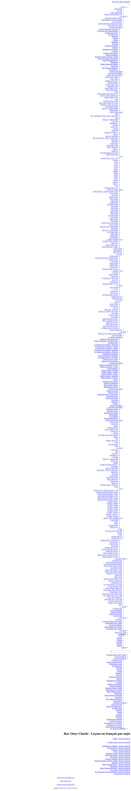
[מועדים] (116, 448)
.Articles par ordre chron (114, 706)
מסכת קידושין (113, 225)
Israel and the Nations (111, 385)
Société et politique (112, 55)
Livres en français (116, 610)
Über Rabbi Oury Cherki (114, 629)
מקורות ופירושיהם (116, 568)
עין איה (115, 308)
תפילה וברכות (117, 249)
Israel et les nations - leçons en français (117, 755)
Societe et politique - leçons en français (117, 759)
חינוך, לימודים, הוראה (115, 586)
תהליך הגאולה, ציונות (111, 429)
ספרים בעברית (117, 608)
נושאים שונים (114, 110)
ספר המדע (114, 262)
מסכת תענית (114, 212)
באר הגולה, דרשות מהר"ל (110, 278)
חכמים (116, 523)
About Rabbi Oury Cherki (113, 623)
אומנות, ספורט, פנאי (111, 107)
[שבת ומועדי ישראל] (109, 112)
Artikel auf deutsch (116, 405)
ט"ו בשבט (115, 151)
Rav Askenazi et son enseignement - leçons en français (112, 772)
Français (119, 638)
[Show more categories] (129, 744)
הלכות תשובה (113, 263)
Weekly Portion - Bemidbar (109, 376)
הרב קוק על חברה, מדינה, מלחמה (107, 555)
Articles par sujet (116, 705)
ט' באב (115, 134)
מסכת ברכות (114, 199)
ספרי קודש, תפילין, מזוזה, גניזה (112, 595)
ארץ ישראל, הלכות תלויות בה (113, 579)
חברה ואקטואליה (112, 428)
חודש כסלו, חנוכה (112, 147)
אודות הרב (122, 618)
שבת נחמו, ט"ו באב (112, 136)
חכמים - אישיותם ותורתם (110, 247)
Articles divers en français (109, 361)
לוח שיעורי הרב (117, 22)
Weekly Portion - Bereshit (109, 370)
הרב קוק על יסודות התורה (110, 549)
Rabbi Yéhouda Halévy (110, 60)
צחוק (116, 442)
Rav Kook (114, 66)
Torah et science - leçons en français (118, 748)
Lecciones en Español (115, 73)
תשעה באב (114, 466)
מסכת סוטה (114, 221)
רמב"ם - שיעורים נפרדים (110, 269)
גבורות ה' (115, 273)
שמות (116, 162)
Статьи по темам (112, 391)
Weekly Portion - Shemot (110, 372)
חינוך (116, 99)
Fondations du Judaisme (110, 354)
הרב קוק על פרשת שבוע (110, 319)
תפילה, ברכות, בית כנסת (114, 573)
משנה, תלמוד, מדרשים (115, 190)
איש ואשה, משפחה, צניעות (113, 588)
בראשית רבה (114, 193)
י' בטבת (115, 149)
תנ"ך (120, 156)
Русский (119, 642)
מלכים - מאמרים (113, 507)
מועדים (119, 448)
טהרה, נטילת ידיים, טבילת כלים (112, 594)
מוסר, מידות (114, 79)
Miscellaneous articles (111, 387)
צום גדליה (115, 142)
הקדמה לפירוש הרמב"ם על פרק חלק (106, 258)
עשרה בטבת (114, 481)
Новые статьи (113, 393)
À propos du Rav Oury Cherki (112, 621)
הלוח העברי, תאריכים (115, 601)
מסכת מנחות (114, 236)
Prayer (116, 380)
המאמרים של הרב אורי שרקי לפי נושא (110, 333)
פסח (116, 118)
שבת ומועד (118, 575)
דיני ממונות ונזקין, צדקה (114, 597)
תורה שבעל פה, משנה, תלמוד (113, 518)
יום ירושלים (114, 127)
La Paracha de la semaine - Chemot (106, 346)
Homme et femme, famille (113, 688)
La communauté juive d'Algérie (108, 357)
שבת (116, 114)
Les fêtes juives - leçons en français (118, 742)
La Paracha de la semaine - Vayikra (106, 348)
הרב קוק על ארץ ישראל (110, 326)
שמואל (116, 173)
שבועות (115, 129)
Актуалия (114, 400)
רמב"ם (120, 254)
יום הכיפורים (114, 143)
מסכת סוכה (114, 208)
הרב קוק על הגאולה (112, 324)
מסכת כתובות (113, 219)
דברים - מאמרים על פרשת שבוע (108, 500)
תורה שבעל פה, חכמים (115, 239)
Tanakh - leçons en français (121, 739)
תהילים (115, 184)
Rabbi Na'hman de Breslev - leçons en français (115, 768)
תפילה (120, 529)
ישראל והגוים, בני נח (111, 90)
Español (119, 644)
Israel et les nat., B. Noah (114, 690)
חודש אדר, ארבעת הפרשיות (109, 485)
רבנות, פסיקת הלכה (112, 245)
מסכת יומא (114, 206)
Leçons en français (116, 27)
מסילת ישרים (114, 287)
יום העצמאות (114, 123)
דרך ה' (116, 289)
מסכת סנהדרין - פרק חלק (110, 230)
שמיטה (115, 433)
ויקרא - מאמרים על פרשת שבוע (108, 496)
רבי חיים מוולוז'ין (117, 298)
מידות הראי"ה (113, 544)
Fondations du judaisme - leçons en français (116, 746)
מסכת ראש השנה (112, 204)
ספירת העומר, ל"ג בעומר (110, 119)
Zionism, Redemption (111, 383)
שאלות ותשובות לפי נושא (114, 562)
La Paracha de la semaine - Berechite (106, 345)
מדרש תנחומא (113, 197)
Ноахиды (114, 402)
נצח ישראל (114, 276)
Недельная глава (112, 396)
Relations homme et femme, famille (106, 57)
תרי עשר (115, 182)
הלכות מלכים (114, 265)
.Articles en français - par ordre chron (106, 341)
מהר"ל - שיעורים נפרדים (110, 284)
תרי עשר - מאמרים (112, 514)
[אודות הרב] (118, 618)
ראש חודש (114, 450)
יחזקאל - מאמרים (112, 512)
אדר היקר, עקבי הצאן (111, 309)
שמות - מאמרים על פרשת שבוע (108, 494)
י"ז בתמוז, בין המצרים (111, 132)
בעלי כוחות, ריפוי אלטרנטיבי (113, 599)
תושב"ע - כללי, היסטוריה (110, 241)
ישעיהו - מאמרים (112, 509)
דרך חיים (115, 280)
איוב (116, 186)
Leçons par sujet (116, 660)
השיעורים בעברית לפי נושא (113, 18)
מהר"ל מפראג (117, 271)
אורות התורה (114, 306)
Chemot (115, 38)
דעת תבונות (114, 291)
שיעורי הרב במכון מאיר (115, 25)
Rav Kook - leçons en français (120, 770)
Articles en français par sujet (109, 339)
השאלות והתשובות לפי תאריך (112, 564)
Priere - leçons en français (122, 751)
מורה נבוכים (114, 267)
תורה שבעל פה (113, 525)
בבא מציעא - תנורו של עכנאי (109, 226)
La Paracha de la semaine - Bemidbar (106, 350)
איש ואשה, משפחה (112, 440)
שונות (116, 446)
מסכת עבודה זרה (112, 232)
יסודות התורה (113, 422)
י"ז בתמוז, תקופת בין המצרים (109, 464)
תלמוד (116, 522)
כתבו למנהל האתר (65, 781)
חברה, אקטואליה (112, 86)
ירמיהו (116, 178)
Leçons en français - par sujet (108, 29)
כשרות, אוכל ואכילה (115, 592)
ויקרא (116, 164)
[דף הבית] (120, 7)
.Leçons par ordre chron (114, 662)
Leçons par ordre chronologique (107, 31)
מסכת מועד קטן (113, 215)
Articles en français (116, 337)
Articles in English (116, 363)
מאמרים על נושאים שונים (114, 420)
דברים (116, 167)
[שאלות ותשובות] (115, 559)
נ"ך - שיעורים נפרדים (111, 188)
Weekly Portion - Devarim (109, 378)
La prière (115, 51)
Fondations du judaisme (110, 49)
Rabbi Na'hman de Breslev (109, 64)
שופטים (115, 171)
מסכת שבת (114, 201)
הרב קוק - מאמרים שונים (110, 557)
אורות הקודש (114, 304)
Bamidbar (115, 42)
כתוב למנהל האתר (116, 12)
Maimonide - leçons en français (120, 766)
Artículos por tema (112, 409)
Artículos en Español (115, 407)
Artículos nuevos (112, 411)
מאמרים (123, 332)
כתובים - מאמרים (112, 516)
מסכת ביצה (114, 210)
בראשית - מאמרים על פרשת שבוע (107, 492)
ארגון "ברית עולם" (120, 632)
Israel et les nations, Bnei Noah (108, 59)
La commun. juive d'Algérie (113, 723)
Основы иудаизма (111, 398)
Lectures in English (116, 71)
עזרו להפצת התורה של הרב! (65, 777)
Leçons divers (113, 70)
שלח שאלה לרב (117, 560)
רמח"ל (120, 285)
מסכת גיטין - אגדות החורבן (109, 223)
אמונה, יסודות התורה (111, 77)
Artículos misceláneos (111, 418)
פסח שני (115, 125)
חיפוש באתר (118, 9)
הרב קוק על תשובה (112, 322)
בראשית (115, 160)
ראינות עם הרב (113, 444)
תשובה (116, 426)
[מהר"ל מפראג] (112, 271)
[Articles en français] (113, 703)
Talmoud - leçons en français (121, 763)
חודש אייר (115, 121)
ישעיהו (116, 177)
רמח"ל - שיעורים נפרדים (110, 295)
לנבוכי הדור (114, 317)
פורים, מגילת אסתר (112, 154)
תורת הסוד (114, 243)
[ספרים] (121, 607)
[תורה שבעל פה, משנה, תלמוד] (103, 518)
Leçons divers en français (122, 774)
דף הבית (123, 7)
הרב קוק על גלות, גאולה (110, 553)
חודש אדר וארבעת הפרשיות (109, 153)
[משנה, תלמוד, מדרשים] (107, 190)
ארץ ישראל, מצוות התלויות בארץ (107, 94)
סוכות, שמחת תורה (112, 477)
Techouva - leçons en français (120, 750)
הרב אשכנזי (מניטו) (116, 330)
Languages (122, 634)
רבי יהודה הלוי (117, 252)
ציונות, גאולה (118, 577)
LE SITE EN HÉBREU (118, 728)
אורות (116, 302)
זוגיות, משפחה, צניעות (111, 97)
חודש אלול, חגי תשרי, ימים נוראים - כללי (105, 138)
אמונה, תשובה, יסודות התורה (113, 566)
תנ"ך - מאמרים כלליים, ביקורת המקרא (106, 490)
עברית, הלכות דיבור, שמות (113, 570)
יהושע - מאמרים (113, 501)
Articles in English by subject (108, 365)
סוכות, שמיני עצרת (112, 145)
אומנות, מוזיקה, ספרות (115, 603)
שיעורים (123, 16)
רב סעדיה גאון (117, 250)
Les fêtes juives (113, 35)
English (119, 640)
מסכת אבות (114, 234)
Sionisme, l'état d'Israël (110, 53)
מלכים (116, 175)
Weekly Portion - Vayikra (110, 374)
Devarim (115, 44)
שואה (116, 92)
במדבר (116, 166)
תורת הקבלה (114, 527)
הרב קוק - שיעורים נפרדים (109, 328)
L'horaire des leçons (111, 33)
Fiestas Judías (113, 415)
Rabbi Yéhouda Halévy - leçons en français (116, 764)
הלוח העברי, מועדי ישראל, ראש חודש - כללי (104, 116)
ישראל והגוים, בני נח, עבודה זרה (108, 435)
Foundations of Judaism (110, 381)
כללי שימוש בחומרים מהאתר (113, 14)
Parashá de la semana (111, 413)
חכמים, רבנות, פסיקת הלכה (113, 571)
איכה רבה (115, 195)
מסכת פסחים (114, 202)
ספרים (124, 607)
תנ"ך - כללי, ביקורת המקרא (109, 158)
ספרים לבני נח (117, 616)
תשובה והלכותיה (113, 83)
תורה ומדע (114, 424)
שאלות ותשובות (121, 559)
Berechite (115, 36)
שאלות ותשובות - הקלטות (110, 108)
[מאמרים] (120, 332)
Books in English (116, 612)
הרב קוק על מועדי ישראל (110, 321)
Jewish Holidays (112, 369)
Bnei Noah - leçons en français (120, 757)
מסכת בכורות (114, 238)
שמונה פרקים (114, 256)
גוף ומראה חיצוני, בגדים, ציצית (112, 590)
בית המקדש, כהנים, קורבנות (109, 95)
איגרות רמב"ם (113, 260)
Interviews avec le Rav (110, 359)
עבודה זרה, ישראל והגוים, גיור (113, 584)
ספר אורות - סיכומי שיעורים (109, 540)
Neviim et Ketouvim (111, 46)
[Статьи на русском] (108, 389)
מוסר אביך (114, 313)
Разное (115, 404)
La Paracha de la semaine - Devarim (106, 352)
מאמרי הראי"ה (113, 315)
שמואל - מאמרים (112, 505)
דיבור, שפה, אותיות (112, 84)
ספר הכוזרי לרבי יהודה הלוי (113, 531)
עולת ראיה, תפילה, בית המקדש (108, 311)
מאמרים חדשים (117, 335)
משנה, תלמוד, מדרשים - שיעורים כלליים (105, 191)
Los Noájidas (113, 416)
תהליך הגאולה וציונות (111, 88)
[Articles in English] (109, 363)
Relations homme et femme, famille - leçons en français (112, 761)
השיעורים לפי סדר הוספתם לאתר (111, 20)
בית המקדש (114, 431)
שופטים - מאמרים (112, 503)
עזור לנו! (119, 11)
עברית (120, 636)
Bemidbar (119, 716)
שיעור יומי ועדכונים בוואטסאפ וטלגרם (110, 23)
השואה (115, 437)
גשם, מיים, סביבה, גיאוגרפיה (109, 105)
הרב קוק (119, 300)
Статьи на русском (115, 389)
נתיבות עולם (114, 282)
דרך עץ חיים (114, 293)
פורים (116, 487)
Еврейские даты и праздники (107, 394)
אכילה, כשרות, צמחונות (110, 101)
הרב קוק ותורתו (117, 538)
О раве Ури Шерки (115, 625)
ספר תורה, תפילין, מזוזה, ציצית (108, 103)
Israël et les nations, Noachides (108, 356)
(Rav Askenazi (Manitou (110, 68)
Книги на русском (115, 614)
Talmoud (115, 47)
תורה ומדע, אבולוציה (111, 81)
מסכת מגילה (114, 214)
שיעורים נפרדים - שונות (114, 75)
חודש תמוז (114, 131)
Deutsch (119, 646)
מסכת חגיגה (114, 217)
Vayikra (115, 40)
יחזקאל (115, 180)
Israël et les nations (116, 721)
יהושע (116, 169)
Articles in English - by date (109, 367)
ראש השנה (114, 140)
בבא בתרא (114, 228)
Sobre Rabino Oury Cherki (113, 627)
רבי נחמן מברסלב (116, 297)
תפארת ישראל (113, 274)
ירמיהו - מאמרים (113, 511)
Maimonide (114, 62)
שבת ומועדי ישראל (116, 112)
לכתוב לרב (123, 631)
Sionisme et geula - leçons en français (118, 753)
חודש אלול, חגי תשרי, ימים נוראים (107, 470)
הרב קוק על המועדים (111, 547)
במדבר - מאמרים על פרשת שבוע (107, 498)
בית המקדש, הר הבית (115, 581)
